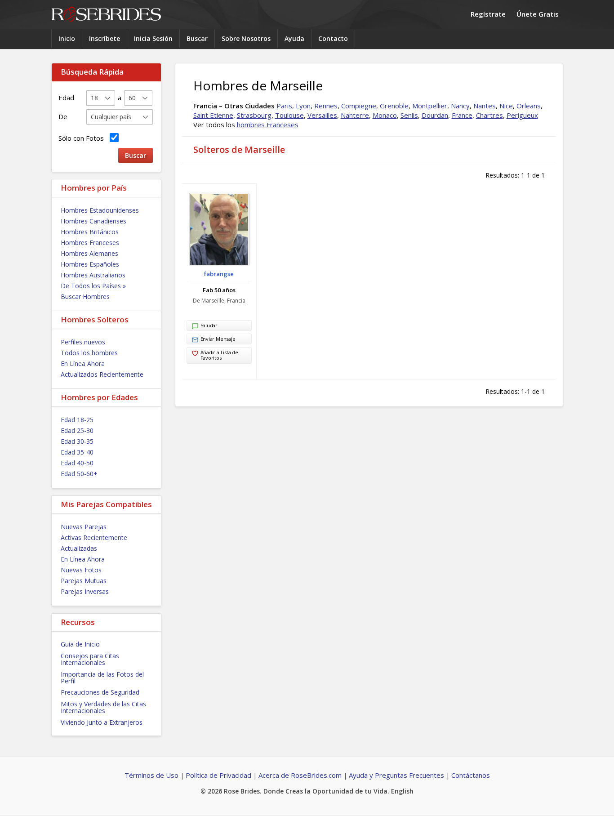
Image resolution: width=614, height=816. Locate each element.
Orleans (528, 105)
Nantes (484, 105)
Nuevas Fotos (81, 570)
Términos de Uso (151, 775)
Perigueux (522, 115)
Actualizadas (79, 548)
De (62, 116)
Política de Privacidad (218, 775)
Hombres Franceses (90, 242)
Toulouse (289, 115)
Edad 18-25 (77, 419)
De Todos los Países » (93, 285)
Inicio (66, 38)
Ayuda (294, 38)
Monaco (385, 115)
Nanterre (355, 115)
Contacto (333, 38)
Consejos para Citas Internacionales (90, 659)
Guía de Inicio (80, 644)
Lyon (303, 105)
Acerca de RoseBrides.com (300, 775)
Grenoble (394, 105)
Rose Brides (106, 14)
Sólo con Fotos (82, 138)
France (462, 115)
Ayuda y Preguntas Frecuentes (396, 775)
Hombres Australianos (93, 275)
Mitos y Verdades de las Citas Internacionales (103, 707)
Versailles (322, 115)
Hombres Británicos (90, 231)
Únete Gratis (537, 13)
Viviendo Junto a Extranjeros (101, 722)
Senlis (409, 115)
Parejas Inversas (85, 591)
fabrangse (219, 274)
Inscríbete (104, 38)
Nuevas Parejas (84, 526)
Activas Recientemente (94, 537)
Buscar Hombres (85, 296)
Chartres (489, 115)
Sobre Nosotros (246, 38)
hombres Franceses (267, 124)
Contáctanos (470, 775)
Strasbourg (254, 115)
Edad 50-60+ (79, 473)
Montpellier (429, 105)
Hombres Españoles (90, 264)
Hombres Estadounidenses (100, 210)
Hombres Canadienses (93, 221)
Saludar (209, 325)
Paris (284, 105)
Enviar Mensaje (218, 338)
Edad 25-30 (77, 430)
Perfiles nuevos (83, 342)
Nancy (460, 105)
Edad (66, 97)
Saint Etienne (213, 115)
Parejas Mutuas (84, 580)
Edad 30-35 (77, 441)
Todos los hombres (89, 352)
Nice (506, 105)
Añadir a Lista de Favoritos (219, 355)
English (402, 791)
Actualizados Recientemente (102, 374)
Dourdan (435, 115)
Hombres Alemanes (89, 253)
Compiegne (358, 105)
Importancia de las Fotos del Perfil (102, 677)
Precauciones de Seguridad (100, 692)
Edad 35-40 (77, 452)
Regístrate (488, 13)
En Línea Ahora (83, 363)
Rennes (326, 105)
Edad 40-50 (77, 463)
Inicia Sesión (153, 38)
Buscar (197, 38)
